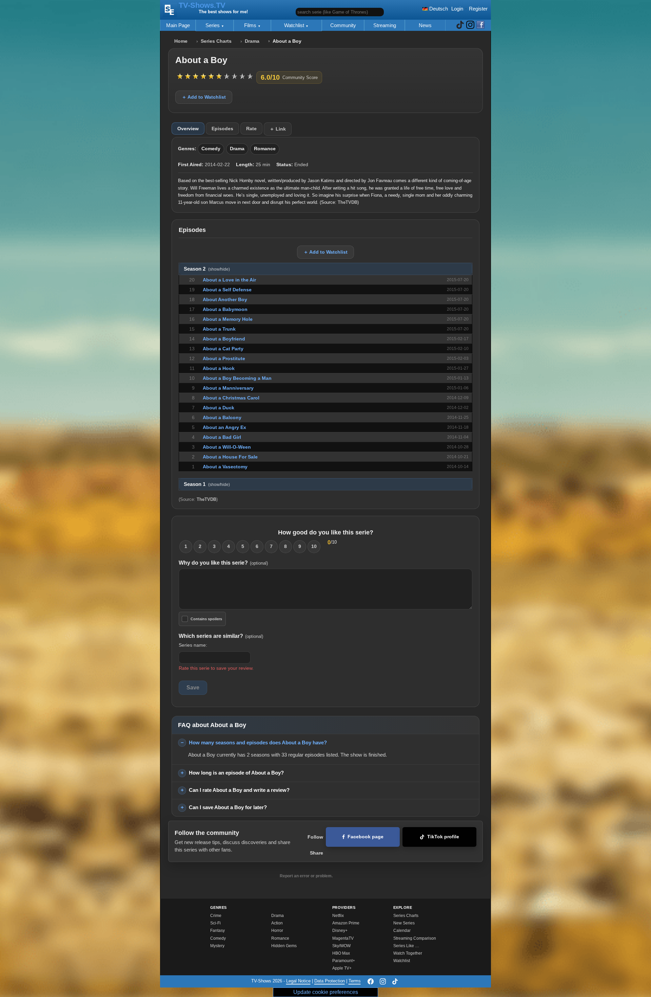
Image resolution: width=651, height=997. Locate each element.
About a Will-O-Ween (227, 447)
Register (478, 9)
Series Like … (406, 945)
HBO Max (341, 953)
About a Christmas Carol (231, 397)
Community (343, 25)
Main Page (178, 25)
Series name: (193, 645)
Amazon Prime (345, 923)
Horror (277, 930)
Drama (252, 41)
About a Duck (218, 407)
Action (277, 923)
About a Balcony (222, 417)
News (425, 25)
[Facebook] (371, 981)
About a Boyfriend (224, 338)
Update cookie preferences (325, 992)
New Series (404, 923)
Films (251, 25)
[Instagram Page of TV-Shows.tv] (470, 25)
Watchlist (294, 25)
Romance (265, 148)
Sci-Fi (215, 923)
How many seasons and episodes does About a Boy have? (258, 742)
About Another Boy (225, 299)
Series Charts (216, 41)
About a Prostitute (224, 358)
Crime (215, 915)
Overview (188, 128)
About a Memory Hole (228, 319)
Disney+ (340, 930)
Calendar (402, 930)
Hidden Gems (284, 945)
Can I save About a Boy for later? (228, 807)
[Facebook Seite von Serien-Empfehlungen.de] (480, 25)
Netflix (338, 915)
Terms (355, 981)
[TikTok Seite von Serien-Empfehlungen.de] (460, 25)
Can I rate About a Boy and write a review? (239, 790)
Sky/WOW (341, 945)
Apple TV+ (342, 968)
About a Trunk (219, 329)
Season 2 (207, 269)
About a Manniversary (228, 388)
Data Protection (329, 981)
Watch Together (407, 953)
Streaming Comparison (414, 938)
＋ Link (278, 129)
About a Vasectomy (225, 466)
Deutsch (438, 9)
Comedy (210, 148)
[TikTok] (395, 981)
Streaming (384, 25)
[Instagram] (383, 981)
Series (213, 25)
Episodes (222, 128)
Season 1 (207, 484)
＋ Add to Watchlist (204, 97)
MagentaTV (343, 938)
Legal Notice (298, 981)
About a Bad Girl (222, 437)
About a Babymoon (225, 309)
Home (181, 41)
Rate (251, 128)
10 (314, 546)
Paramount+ (343, 960)
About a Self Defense (227, 289)
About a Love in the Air (229, 279)
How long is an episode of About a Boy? (236, 773)
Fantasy (217, 930)
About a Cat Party (223, 348)
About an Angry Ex (224, 427)
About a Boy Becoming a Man (237, 378)
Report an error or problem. (306, 876)
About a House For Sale (230, 457)
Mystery (217, 945)
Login (457, 9)
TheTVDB (347, 202)
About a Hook (219, 368)
